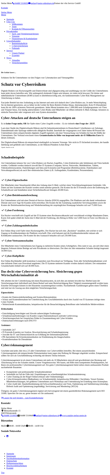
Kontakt (4, 8)
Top (2, 473)
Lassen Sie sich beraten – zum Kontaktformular (23, 398)
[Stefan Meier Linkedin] (7, 436)
